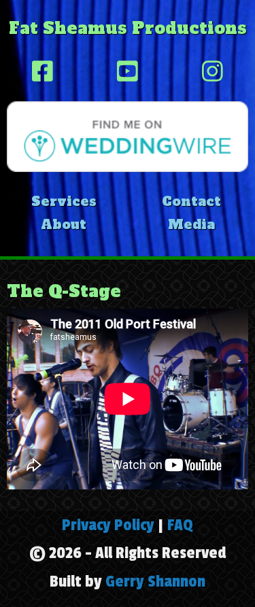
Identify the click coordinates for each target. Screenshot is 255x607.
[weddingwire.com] (127, 135)
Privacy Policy (108, 525)
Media (191, 224)
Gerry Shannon (155, 581)
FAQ (180, 525)
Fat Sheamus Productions (128, 28)
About (63, 224)
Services (64, 201)
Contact (191, 201)
